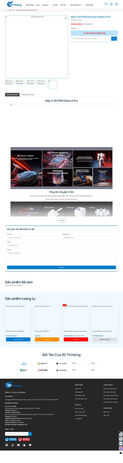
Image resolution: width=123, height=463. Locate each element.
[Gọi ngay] (120, 439)
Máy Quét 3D (79, 392)
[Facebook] (6, 445)
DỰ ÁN (55, 5)
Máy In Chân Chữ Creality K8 (15, 331)
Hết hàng (75, 339)
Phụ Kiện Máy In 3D (81, 399)
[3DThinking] (14, 4)
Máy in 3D (106, 415)
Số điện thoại (65, 234)
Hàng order (47, 339)
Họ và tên (9, 234)
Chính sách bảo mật (109, 392)
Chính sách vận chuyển (110, 402)
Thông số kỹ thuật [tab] (27, 95)
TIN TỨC (63, 5)
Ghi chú (9, 249)
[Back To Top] (120, 453)
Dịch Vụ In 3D (79, 409)
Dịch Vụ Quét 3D (80, 412)
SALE (38, 5)
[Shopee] (24, 445)
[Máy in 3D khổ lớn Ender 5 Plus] (102, 306)
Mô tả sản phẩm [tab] (12, 95)
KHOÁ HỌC (89, 5)
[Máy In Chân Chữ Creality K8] (15, 306)
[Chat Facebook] (120, 448)
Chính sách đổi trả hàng (110, 395)
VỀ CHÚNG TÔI (75, 5)
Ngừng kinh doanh (105, 339)
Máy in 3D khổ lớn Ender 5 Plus (102, 331)
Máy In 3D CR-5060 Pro (42, 331)
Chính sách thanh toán (110, 399)
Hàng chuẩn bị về (18, 339)
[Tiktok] (12, 445)
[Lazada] (30, 445)
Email (8, 242)
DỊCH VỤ (45, 5)
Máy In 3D (11, 10)
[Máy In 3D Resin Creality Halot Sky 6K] (76, 306)
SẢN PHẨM (30, 5)
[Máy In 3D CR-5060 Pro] (42, 306)
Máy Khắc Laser (80, 395)
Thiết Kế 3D (78, 419)
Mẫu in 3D (106, 412)
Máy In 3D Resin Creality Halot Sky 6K (75, 331)
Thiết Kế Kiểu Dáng (81, 415)
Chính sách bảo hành (109, 389)
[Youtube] (18, 445)
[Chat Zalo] (120, 443)
